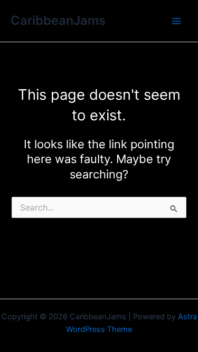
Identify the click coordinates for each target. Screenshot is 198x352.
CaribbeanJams (58, 20)
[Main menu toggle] (176, 21)
